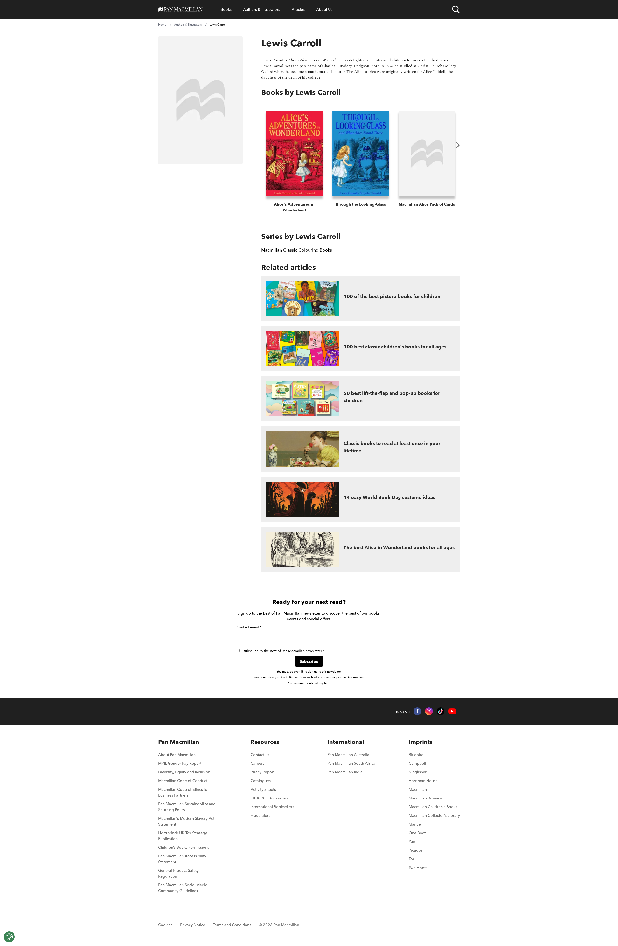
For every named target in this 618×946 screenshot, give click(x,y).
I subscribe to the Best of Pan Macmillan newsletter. (283, 651)
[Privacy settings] (9, 936)
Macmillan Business (426, 798)
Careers (257, 763)
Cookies (165, 924)
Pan (412, 841)
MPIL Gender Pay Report (179, 763)
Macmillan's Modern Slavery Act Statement (186, 821)
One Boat (417, 832)
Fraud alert (260, 815)
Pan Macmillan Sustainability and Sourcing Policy (187, 806)
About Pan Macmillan (177, 754)
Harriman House (423, 780)
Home (162, 24)
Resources (265, 741)
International (345, 741)
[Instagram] (429, 711)
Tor (411, 858)
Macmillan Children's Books (433, 806)
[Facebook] (417, 711)
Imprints (420, 741)
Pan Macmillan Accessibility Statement (182, 859)
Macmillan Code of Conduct (182, 780)
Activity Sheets (263, 789)
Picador (415, 850)
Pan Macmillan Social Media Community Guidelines (182, 888)
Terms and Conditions (232, 924)
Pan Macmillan (178, 741)
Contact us (260, 754)
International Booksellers (272, 806)
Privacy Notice (192, 924)
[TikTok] (440, 711)
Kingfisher (418, 772)
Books (226, 9)
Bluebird (416, 754)
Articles (298, 9)
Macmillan (418, 789)
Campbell (417, 763)
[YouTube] (452, 711)
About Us (324, 9)
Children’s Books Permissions (183, 847)
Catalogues (261, 780)
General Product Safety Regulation (178, 873)
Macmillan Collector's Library (434, 815)
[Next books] (458, 145)
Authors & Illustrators (261, 9)
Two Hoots (418, 867)
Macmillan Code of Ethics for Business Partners (183, 792)
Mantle (415, 824)
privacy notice (276, 677)
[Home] (180, 9)
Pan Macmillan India (345, 772)
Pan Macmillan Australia (348, 754)
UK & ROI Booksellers (270, 798)
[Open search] (456, 9)
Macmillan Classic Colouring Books (296, 250)
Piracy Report (262, 772)
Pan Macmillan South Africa (351, 763)
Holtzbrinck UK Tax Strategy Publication (182, 835)
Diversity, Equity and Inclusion (184, 772)
